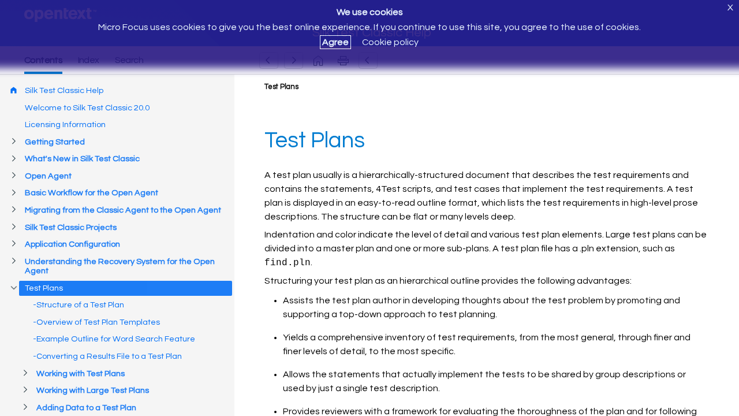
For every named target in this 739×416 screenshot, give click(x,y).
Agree (335, 42)
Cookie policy (390, 42)
